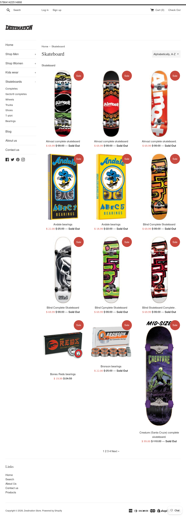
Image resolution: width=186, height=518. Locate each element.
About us (11, 140)
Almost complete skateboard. (159, 141)
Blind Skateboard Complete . (159, 307)
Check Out (174, 10)
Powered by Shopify (52, 510)
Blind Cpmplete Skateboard (111, 307)
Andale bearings (62, 224)
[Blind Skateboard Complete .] (159, 269)
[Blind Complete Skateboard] (159, 186)
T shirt (9, 115)
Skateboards (20, 81)
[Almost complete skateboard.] (159, 103)
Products (10, 492)
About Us (11, 483)
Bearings (10, 121)
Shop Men (20, 54)
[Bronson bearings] (111, 341)
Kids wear (20, 72)
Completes (11, 88)
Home (9, 45)
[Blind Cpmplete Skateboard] (111, 269)
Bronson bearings (111, 366)
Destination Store (32, 510)
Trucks (9, 105)
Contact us (12, 150)
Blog (8, 131)
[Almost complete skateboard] (63, 103)
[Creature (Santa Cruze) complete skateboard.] (159, 374)
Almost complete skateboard (63, 141)
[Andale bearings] (63, 186)
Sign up (57, 10)
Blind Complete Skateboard (159, 224)
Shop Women (20, 63)
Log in (45, 10)
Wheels (9, 99)
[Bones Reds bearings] (63, 345)
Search (9, 479)
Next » (115, 451)
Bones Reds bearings (63, 374)
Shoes (9, 110)
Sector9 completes (16, 94)
